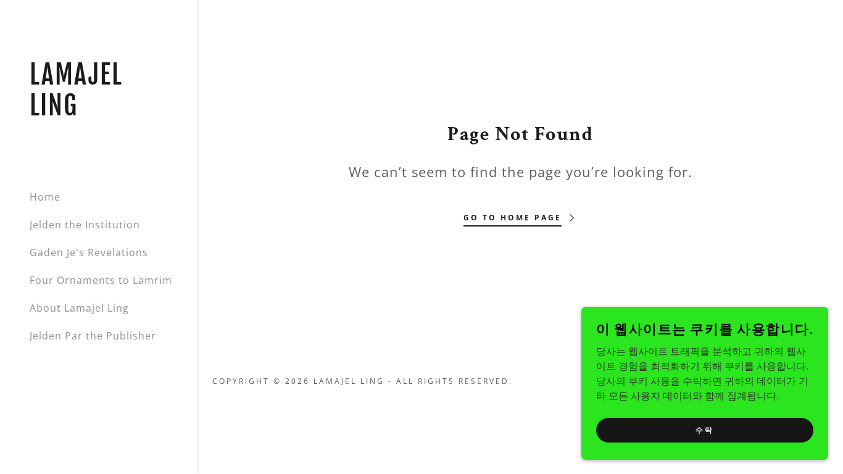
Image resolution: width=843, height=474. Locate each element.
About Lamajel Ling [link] (79, 308)
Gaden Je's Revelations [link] (89, 252)
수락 (705, 429)
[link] (99, 111)
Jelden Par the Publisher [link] (93, 336)
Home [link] (45, 197)
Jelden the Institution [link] (85, 224)
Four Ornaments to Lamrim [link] (101, 280)
